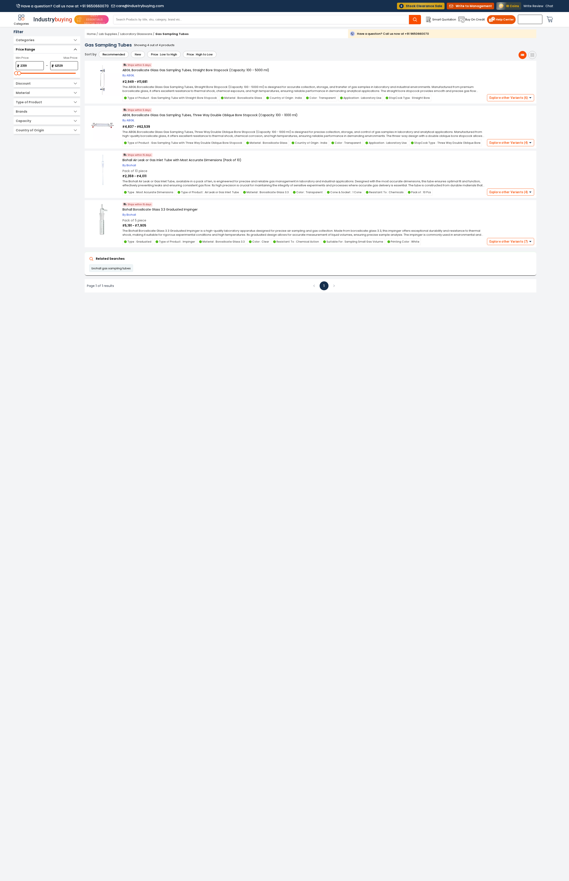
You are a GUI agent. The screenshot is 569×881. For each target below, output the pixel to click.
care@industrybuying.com (140, 6)
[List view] (523, 55)
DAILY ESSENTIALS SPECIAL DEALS (94, 19)
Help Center (505, 19)
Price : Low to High (164, 54)
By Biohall (129, 165)
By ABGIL (128, 75)
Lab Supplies (108, 34)
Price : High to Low (200, 54)
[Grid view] (532, 55)
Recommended (113, 54)
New (138, 54)
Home (91, 34)
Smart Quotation (444, 19)
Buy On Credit (475, 19)
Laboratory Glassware (136, 34)
